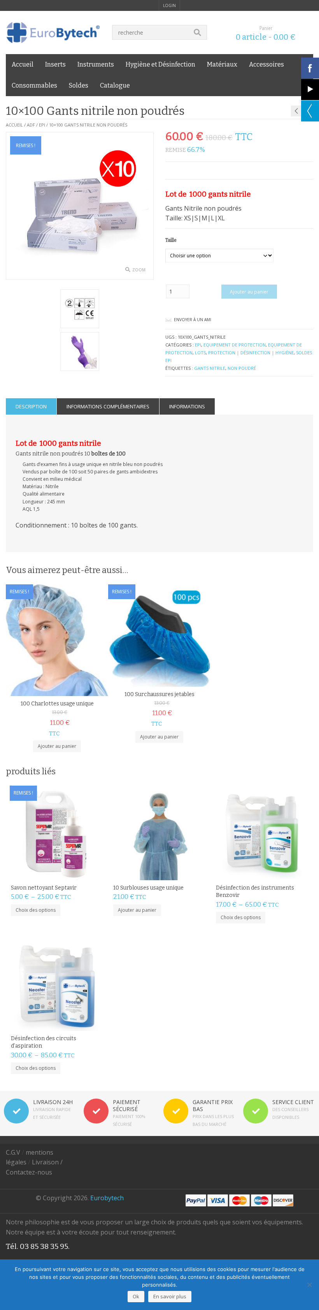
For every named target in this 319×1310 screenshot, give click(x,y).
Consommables (34, 85)
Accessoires (266, 64)
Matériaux (222, 64)
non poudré (242, 368)
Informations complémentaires (108, 406)
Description (31, 406)
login (169, 5)
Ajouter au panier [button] (57, 746)
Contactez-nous (29, 1172)
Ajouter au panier (249, 291)
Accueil (22, 64)
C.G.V (13, 1152)
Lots (200, 352)
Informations (187, 406)
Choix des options (36, 910)
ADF (31, 125)
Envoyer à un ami (192, 319)
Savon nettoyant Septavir (44, 887)
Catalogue (115, 85)
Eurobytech (107, 1198)
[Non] (309, 1285)
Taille (171, 240)
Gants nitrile (209, 368)
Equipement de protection (234, 345)
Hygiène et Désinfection (160, 64)
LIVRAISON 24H (53, 1102)
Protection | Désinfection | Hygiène (251, 352)
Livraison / (47, 1162)
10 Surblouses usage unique (148, 887)
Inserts (55, 64)
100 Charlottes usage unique (57, 703)
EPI (42, 125)
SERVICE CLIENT (293, 1102)
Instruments (95, 64)
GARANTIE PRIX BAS (213, 1105)
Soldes (78, 85)
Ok (136, 1296)
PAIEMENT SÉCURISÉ (126, 1105)
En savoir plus (169, 1296)
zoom (138, 270)
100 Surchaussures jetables (159, 694)
